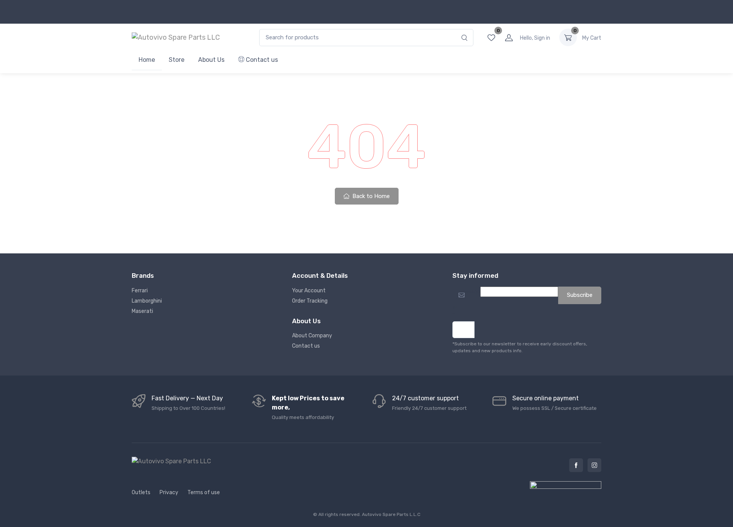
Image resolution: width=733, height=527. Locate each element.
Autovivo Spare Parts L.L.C (391, 514)
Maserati (142, 311)
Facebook (576, 465)
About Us (211, 59)
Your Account (309, 290)
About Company (312, 335)
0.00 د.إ (591, 38)
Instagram (594, 465)
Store (176, 59)
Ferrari (140, 290)
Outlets (141, 492)
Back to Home (370, 196)
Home (147, 59)
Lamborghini (147, 301)
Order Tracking (310, 301)
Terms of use (203, 492)
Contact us (261, 59)
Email (455, 303)
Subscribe (580, 295)
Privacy (169, 492)
